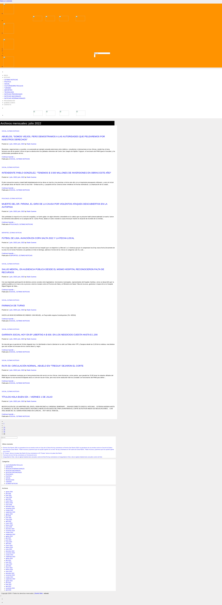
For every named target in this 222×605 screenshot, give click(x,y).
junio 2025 (8, 517)
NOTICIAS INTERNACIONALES (14, 98)
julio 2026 (8, 493)
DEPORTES (8, 90)
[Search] (58, 51)
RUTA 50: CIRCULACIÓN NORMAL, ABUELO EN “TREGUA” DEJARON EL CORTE (42, 366)
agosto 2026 (9, 491)
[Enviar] (94, 55)
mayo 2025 (9, 519)
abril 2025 (8, 521)
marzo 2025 (9, 523)
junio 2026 (8, 495)
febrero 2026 (9, 503)
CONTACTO (7, 104)
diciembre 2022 (10, 573)
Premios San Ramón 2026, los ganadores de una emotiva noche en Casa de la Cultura (27, 447)
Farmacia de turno (8, 455)
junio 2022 (8, 584)
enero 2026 (9, 504)
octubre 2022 (9, 577)
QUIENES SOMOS (9, 102)
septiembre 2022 (10, 579)
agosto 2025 (9, 514)
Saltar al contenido (6, 1)
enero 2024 (9, 549)
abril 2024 (8, 543)
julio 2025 (8, 516)
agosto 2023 (9, 558)
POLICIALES (5, 198)
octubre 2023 (9, 555)
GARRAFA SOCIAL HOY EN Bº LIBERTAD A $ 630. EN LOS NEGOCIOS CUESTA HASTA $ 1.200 (50, 334)
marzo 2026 (9, 501)
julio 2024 (8, 538)
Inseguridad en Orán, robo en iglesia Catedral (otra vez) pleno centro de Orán (24, 457)
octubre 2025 (9, 510)
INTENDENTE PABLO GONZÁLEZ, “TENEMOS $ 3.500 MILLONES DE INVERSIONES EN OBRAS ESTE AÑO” (56, 173)
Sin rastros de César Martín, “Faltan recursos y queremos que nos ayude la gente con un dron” (29, 449)
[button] (58, 56)
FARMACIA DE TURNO (13, 305)
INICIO (6, 75)
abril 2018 (8, 590)
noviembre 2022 (10, 575)
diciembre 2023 (10, 551)
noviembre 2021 (10, 588)
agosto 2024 (9, 536)
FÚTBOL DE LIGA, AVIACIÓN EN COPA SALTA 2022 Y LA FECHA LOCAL (38, 238)
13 (4, 428)
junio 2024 (8, 540)
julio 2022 (8, 582)
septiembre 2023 (10, 556)
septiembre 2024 (10, 534)
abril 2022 (8, 586)
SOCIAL (7, 84)
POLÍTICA (7, 82)
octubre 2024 (9, 532)
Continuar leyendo (8, 157)
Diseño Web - (42, 593)
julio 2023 (8, 560)
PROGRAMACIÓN (9, 100)
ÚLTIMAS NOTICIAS (11, 80)
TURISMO (7, 88)
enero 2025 (9, 527)
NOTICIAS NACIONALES (12, 96)
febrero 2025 (9, 525)
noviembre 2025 (10, 508)
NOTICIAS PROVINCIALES (13, 94)
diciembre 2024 (10, 528)
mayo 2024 (9, 542)
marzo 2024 (9, 545)
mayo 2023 (9, 564)
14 (4, 430)
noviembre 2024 (10, 530)
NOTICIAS (7, 77)
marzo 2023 (9, 567)
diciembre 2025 (10, 506)
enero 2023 (9, 571)
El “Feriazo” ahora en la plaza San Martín (14, 453)
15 (4, 432)
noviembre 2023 (10, 553)
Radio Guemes (31, 144)
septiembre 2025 (10, 512)
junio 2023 (8, 562)
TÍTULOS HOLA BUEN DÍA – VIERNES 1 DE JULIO (27, 397)
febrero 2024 (9, 547)
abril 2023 (8, 566)
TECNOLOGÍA (9, 92)
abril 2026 (8, 499)
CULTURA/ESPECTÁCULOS (13, 86)
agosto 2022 (9, 580)
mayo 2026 (9, 497)
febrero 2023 (9, 569)
